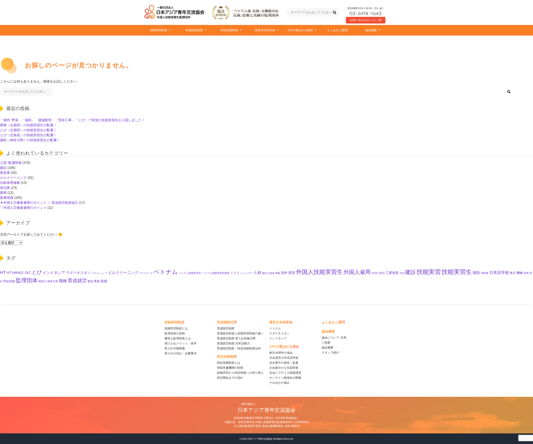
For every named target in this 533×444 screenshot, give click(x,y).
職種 (63, 281)
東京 (513, 273)
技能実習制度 (159, 30)
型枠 (284, 273)
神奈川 (42, 281)
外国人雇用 (357, 272)
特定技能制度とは (228, 362)
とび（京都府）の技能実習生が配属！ (28, 130)
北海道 (271, 273)
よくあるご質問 (337, 30)
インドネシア (54, 272)
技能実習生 (457, 271)
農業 (3, 192)
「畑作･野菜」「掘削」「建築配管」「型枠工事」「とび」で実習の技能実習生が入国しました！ (72, 120)
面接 (104, 281)
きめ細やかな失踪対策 (283, 367)
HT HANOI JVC (19, 273)
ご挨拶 (326, 342)
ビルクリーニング (13, 177)
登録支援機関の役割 (230, 367)
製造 (90, 281)
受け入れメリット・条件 (180, 343)
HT (3, 272)
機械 (520, 273)
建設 (3, 167)
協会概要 (371, 30)
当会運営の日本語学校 (283, 357)
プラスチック (146, 273)
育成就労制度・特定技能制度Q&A (239, 348)
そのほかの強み (279, 382)
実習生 (374, 273)
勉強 (264, 273)
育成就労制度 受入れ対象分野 (236, 338)
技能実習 (429, 271)
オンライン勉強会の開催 (285, 377)
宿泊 (382, 273)
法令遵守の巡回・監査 (283, 362)
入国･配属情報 (11, 162)
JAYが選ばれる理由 (301, 30)
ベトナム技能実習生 (190, 273)
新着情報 (6, 197)
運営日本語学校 (265, 30)
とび (37, 272)
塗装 (291, 273)
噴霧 (277, 273)
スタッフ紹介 (330, 352)
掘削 (476, 272)
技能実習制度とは (176, 328)
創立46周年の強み (281, 352)
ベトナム (166, 271)
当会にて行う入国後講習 (285, 372)
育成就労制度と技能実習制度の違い (240, 333)
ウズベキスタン (78, 273)
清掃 (526, 273)
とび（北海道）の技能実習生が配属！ (28, 135)
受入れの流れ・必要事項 (180, 353)
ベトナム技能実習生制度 (215, 273)
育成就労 (77, 280)
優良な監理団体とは (177, 338)
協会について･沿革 (334, 337)
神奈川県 (52, 281)
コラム (95, 273)
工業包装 (392, 273)
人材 (257, 272)
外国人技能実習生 (319, 272)
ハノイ (103, 273)
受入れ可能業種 (174, 348)
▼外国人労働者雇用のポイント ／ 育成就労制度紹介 (39, 202)
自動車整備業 (10, 182)
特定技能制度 (230, 30)
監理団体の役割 (174, 333)
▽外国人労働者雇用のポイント (23, 207)
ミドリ (235, 273)
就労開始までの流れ (230, 377)
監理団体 (26, 280)
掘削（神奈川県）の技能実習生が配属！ (30, 140)
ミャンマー (246, 273)
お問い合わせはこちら (363, 20)
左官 (402, 273)
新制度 (484, 273)
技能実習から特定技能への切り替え (240, 372)
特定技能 (9, 281)
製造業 (5, 172)
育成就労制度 (194, 30)
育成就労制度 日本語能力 (233, 343)
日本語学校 (499, 272)
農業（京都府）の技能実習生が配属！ (28, 125)
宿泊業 (5, 187)
